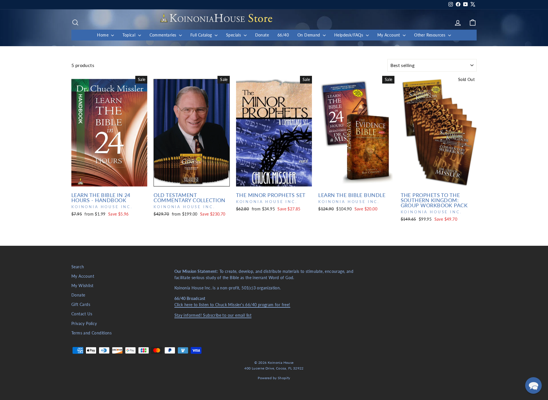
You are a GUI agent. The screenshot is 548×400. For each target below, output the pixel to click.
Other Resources (430, 35)
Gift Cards (80, 304)
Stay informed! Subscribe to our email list (213, 315)
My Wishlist (82, 285)
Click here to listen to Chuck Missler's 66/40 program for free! (232, 304)
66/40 (283, 35)
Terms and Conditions (91, 333)
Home (103, 35)
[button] (533, 385)
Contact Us (81, 314)
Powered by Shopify (274, 378)
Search (77, 267)
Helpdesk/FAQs (349, 35)
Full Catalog (201, 35)
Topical (129, 35)
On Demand (309, 35)
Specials (234, 35)
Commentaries (164, 35)
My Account (389, 35)
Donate (262, 35)
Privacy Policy (84, 323)
